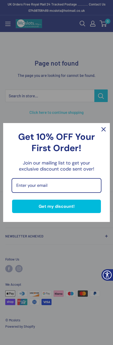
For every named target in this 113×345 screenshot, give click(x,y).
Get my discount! (57, 206)
